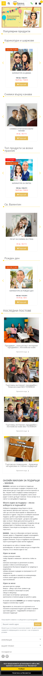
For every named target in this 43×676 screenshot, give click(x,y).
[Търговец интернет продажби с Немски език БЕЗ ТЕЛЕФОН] (21, 369)
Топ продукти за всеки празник (18, 149)
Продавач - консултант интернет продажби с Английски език (21, 346)
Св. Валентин (12, 204)
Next (39, 63)
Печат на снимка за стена (21, 239)
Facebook (3, 656)
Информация (7, 640)
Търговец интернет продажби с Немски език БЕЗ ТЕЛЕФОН (21, 386)
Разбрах (21, 669)
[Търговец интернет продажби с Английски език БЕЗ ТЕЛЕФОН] (21, 409)
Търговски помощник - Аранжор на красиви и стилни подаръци (21, 465)
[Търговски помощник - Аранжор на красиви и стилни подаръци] (21, 448)
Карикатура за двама (21, 73)
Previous (3, 63)
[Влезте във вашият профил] (36, 4)
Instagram (7, 656)
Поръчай (22, 84)
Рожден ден (12, 258)
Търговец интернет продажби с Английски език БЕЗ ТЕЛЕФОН (21, 425)
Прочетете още (21, 352)
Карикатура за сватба (21, 183)
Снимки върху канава (18, 94)
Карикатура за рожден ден (22, 291)
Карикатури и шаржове (19, 40)
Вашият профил (8, 646)
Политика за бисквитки (21, 673)
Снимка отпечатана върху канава (21, 130)
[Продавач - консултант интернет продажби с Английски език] (21, 330)
